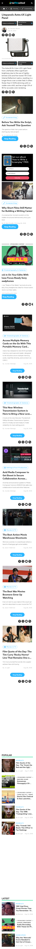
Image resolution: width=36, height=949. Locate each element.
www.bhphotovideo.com (7, 58)
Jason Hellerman (10, 548)
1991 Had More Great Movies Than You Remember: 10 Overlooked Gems (23, 904)
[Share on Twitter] (6, 35)
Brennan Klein (22, 909)
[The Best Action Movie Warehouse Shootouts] (17, 517)
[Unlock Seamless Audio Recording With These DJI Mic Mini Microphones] (8, 919)
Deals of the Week (12, 285)
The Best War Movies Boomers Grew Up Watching (14, 594)
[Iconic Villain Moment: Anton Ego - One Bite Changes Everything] (17, 694)
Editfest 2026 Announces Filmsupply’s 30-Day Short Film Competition (23, 778)
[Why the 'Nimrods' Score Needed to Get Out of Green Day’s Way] (8, 934)
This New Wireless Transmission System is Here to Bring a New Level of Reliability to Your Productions (16, 414)
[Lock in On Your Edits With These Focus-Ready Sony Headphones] (17, 255)
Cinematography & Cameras (15, 270)
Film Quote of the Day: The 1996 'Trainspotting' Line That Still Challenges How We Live (24, 808)
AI (6, 8)
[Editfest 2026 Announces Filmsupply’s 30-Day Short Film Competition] (8, 776)
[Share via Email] (10, 35)
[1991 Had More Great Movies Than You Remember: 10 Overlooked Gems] (8, 903)
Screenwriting (28, 8)
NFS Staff (5, 293)
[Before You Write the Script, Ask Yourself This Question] (17, 105)
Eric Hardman (9, 728)
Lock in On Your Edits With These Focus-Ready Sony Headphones (14, 277)
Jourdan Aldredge (10, 364)
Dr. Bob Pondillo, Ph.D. (11, 223)
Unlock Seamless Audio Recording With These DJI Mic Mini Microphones (25, 920)
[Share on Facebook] (3, 35)
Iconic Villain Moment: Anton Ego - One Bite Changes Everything (14, 714)
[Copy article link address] (13, 35)
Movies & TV (11, 530)
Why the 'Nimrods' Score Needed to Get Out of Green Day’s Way (23, 935)
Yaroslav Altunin (15, 28)
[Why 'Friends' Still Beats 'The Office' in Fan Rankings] (8, 822)
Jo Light (6, 135)
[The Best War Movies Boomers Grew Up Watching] (17, 574)
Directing (15, 8)
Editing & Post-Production (17, 468)
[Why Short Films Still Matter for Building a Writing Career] (17, 190)
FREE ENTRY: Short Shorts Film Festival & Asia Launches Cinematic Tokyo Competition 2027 (25, 793)
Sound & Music (21, 929)
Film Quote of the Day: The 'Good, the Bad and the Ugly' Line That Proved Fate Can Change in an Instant (24, 762)
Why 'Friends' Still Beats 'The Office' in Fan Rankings (24, 822)
